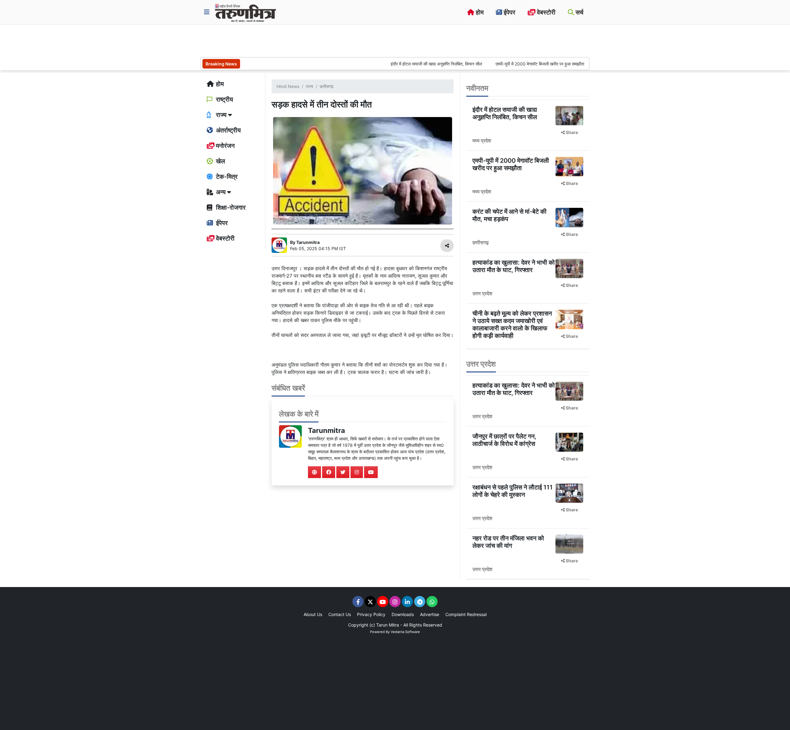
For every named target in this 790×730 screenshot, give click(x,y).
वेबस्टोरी (545, 12)
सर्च (578, 12)
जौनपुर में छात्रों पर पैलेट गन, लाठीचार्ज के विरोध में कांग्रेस (504, 440)
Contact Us (339, 614)
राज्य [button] (221, 115)
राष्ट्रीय (223, 99)
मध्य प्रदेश (481, 140)
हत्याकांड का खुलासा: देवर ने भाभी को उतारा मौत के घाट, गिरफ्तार (513, 266)
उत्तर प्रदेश (482, 293)
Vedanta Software (405, 632)
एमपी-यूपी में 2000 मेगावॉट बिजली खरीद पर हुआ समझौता (519, 63)
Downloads (403, 614)
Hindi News (287, 86)
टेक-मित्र (226, 176)
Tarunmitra (326, 430)
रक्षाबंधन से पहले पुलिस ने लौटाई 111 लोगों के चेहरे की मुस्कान (512, 491)
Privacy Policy (371, 614)
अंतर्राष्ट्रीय (227, 130)
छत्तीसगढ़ (327, 86)
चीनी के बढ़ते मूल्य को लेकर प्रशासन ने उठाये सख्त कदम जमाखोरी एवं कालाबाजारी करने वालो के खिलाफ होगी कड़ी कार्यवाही (512, 324)
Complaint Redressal (466, 614)
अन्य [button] (220, 192)
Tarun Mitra (387, 624)
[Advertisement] (313, 40)
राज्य (309, 86)
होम (479, 12)
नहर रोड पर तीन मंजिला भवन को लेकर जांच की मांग (508, 542)
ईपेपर (508, 12)
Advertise (429, 614)
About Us (313, 614)
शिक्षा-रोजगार (230, 207)
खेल (219, 161)
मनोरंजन (224, 145)
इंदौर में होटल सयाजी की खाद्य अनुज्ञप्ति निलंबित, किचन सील (415, 63)
